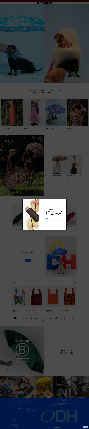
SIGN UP (60, 218)
